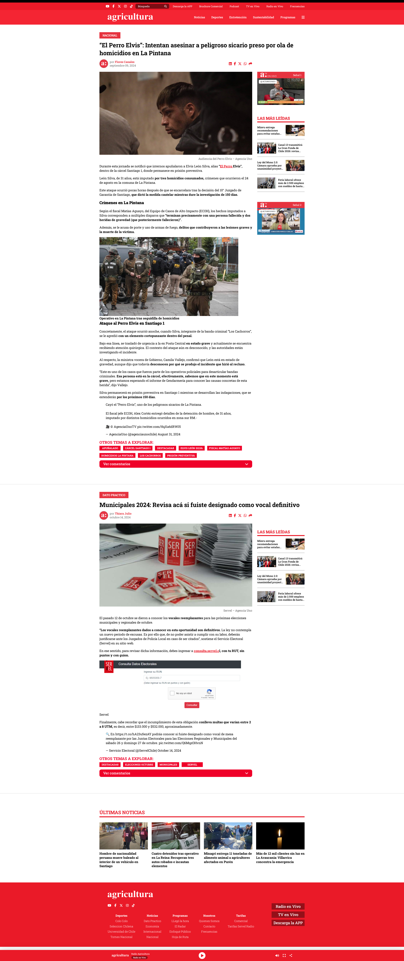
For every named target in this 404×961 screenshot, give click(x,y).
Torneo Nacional (121, 937)
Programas (287, 17)
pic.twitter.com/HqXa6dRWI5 (159, 426)
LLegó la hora (180, 921)
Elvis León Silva (192, 448)
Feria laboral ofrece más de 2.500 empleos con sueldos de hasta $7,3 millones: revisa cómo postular (291, 183)
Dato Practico (114, 495)
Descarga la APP (182, 6)
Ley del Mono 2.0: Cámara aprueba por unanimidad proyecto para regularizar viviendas (270, 165)
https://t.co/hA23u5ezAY (133, 734)
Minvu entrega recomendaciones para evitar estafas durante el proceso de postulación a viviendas (269, 130)
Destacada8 (165, 448)
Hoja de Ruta (180, 937)
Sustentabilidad (263, 17)
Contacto (209, 926)
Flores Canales (124, 62)
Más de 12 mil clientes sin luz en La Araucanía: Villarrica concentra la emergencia (280, 857)
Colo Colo (121, 921)
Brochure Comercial (211, 6)
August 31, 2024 (169, 434)
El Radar (180, 926)
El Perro (226, 166)
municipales (168, 764)
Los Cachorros (150, 455)
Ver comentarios (116, 464)
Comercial (241, 921)
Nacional (110, 35)
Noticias (199, 17)
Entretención (238, 17)
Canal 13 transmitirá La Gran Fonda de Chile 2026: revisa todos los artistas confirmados (290, 148)
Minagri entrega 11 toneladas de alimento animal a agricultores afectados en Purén (228, 857)
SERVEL (192, 764)
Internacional (152, 931)
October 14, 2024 (169, 750)
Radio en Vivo (274, 6)
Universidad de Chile (121, 931)
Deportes (217, 17)
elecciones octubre (139, 764)
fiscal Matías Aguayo (224, 448)
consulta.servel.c (206, 651)
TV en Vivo (252, 6)
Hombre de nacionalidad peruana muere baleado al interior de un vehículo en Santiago (118, 859)
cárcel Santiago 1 (138, 448)
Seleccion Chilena (121, 926)
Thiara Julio (123, 513)
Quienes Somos (209, 921)
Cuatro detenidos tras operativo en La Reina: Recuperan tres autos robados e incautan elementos (175, 859)
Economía (152, 926)
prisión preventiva (181, 455)
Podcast (234, 6)
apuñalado (110, 448)
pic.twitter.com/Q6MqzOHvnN (181, 743)
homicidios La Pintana (117, 455)
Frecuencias (297, 6)
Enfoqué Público (180, 931)
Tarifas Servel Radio (241, 926)
